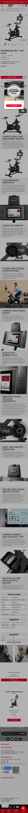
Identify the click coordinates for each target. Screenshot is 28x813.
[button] (22, 103)
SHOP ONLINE (14, 105)
